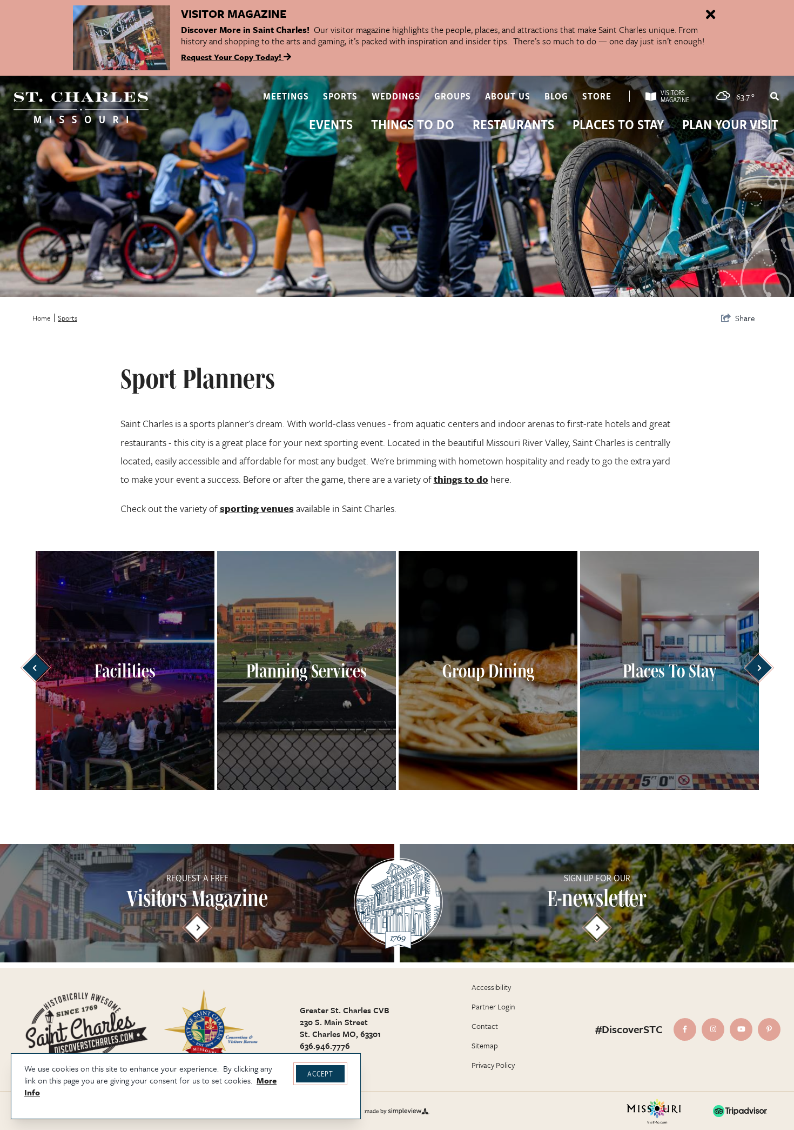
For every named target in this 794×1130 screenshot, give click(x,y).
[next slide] (758, 668)
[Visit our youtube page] (741, 1029)
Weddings (396, 96)
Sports (340, 96)
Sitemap (485, 1045)
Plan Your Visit (730, 125)
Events (331, 125)
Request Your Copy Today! (232, 57)
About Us (507, 96)
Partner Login (493, 1006)
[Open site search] (773, 96)
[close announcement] (710, 15)
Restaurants (513, 125)
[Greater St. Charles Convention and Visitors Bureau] (81, 107)
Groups (452, 96)
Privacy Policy (493, 1065)
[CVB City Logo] (211, 1029)
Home (41, 318)
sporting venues (257, 508)
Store (596, 96)
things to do (461, 479)
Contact (485, 1026)
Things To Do (412, 125)
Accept (320, 1073)
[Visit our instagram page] (713, 1029)
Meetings (286, 96)
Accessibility (491, 987)
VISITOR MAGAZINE (233, 13)
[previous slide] (35, 668)
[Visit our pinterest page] (769, 1029)
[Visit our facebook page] (685, 1029)
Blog (556, 96)
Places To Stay (618, 125)
